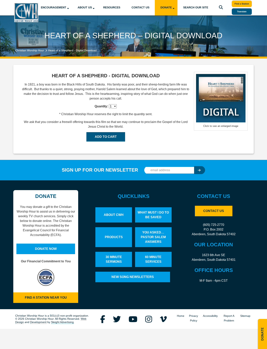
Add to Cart (106, 136)
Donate (166, 7)
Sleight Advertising (62, 322)
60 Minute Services (153, 259)
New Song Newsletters (132, 277)
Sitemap (245, 315)
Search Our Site (195, 7)
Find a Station (242, 4)
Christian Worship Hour (29, 50)
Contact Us (140, 7)
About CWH (114, 214)
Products (114, 237)
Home (180, 315)
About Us (85, 7)
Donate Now (46, 248)
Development (38, 322)
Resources (111, 7)
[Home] (26, 12)
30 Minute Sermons (114, 259)
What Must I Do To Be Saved (153, 215)
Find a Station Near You (46, 297)
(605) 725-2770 (213, 224)
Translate (241, 11)
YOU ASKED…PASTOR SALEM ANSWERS (153, 237)
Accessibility (210, 315)
